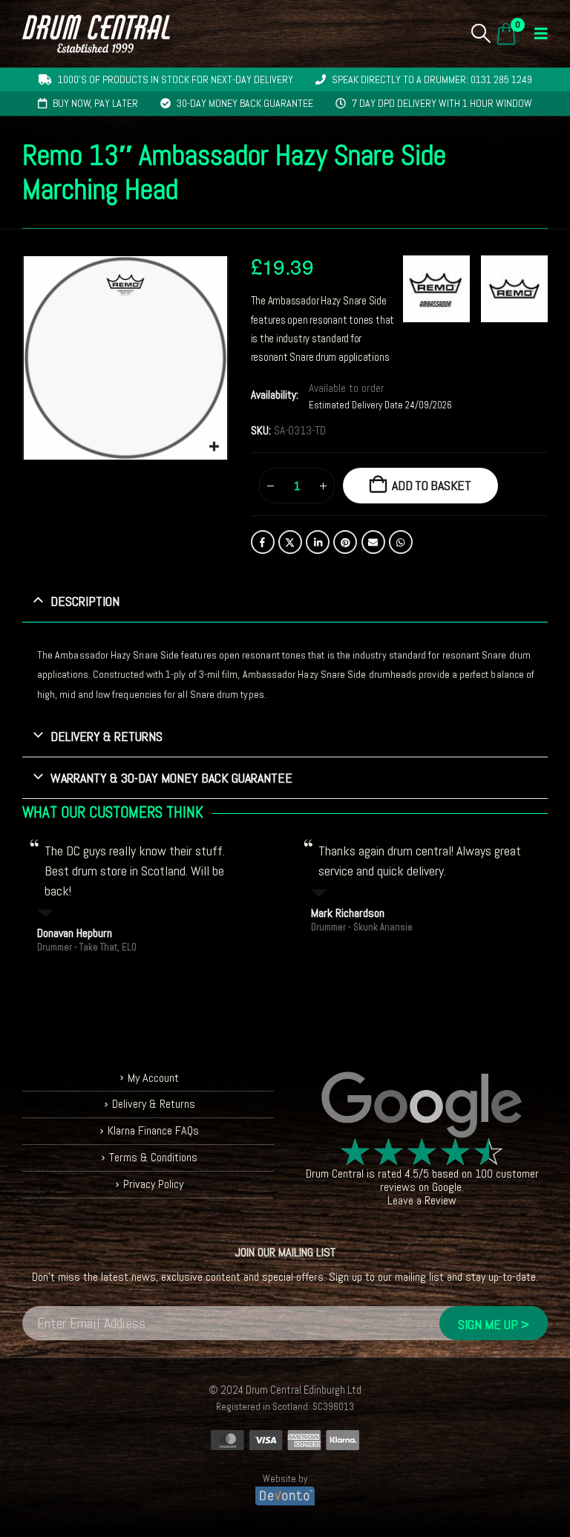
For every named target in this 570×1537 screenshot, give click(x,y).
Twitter (290, 542)
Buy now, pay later (95, 103)
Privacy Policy (153, 1184)
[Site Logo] (96, 34)
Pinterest (345, 542)
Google (447, 1187)
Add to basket (431, 485)
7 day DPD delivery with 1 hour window (442, 103)
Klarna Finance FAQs (153, 1130)
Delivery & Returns (153, 1104)
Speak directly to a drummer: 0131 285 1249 (432, 79)
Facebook (263, 542)
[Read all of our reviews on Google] (422, 1105)
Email (373, 542)
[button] (481, 33)
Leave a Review (421, 1200)
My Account (153, 1078)
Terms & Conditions (153, 1157)
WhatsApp (401, 542)
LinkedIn (318, 542)
